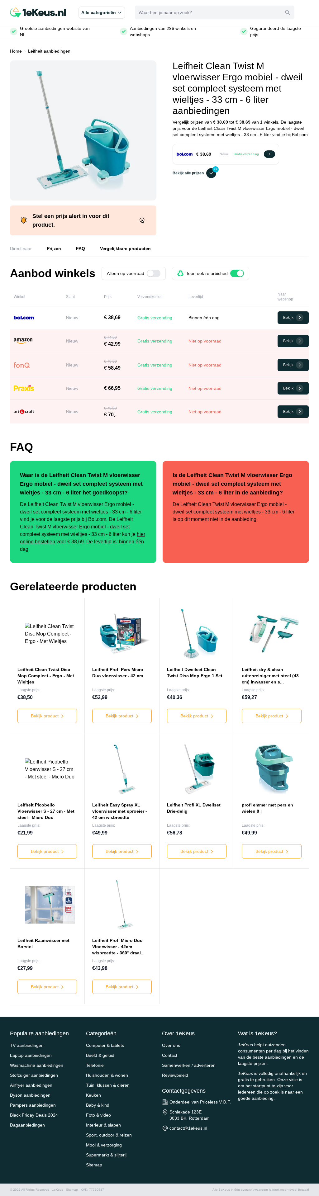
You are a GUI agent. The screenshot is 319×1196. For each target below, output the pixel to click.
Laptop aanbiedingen (31, 1055)
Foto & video (98, 1115)
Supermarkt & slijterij (106, 1154)
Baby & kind (97, 1105)
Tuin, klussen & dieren (108, 1085)
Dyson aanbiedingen (30, 1095)
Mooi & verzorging (104, 1144)
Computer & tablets (105, 1045)
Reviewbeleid (175, 1075)
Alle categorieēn (98, 12)
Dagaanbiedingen (27, 1125)
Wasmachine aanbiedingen (36, 1065)
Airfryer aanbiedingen (31, 1085)
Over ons (171, 1045)
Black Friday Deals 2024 (34, 1115)
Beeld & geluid (100, 1055)
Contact (169, 1055)
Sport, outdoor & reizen (109, 1134)
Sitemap (94, 1164)
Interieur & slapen (103, 1125)
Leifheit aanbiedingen (49, 51)
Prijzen (54, 248)
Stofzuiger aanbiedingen (34, 1075)
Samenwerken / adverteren (189, 1065)
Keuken (93, 1095)
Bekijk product (45, 715)
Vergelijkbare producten (125, 248)
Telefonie (95, 1065)
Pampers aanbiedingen (33, 1105)
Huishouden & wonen (107, 1075)
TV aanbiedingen (27, 1045)
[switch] (153, 273)
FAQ (80, 248)
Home (16, 51)
